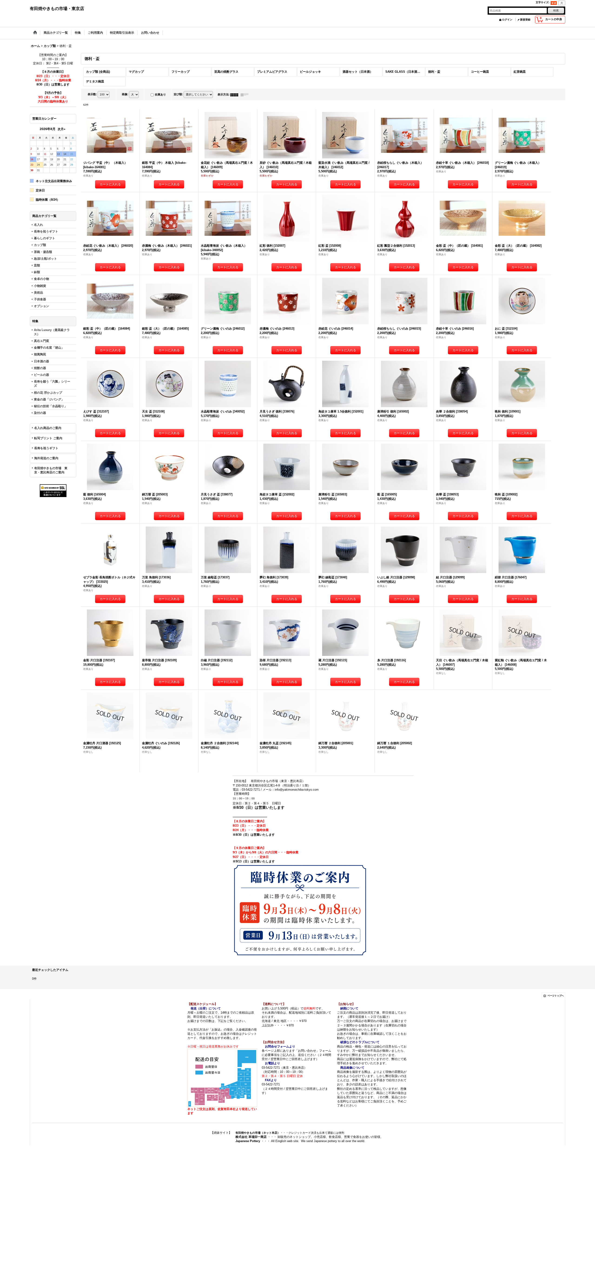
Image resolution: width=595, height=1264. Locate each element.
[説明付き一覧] (246, 94)
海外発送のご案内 (46, 458)
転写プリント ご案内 (48, 438)
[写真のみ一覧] (235, 94)
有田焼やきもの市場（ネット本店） (257, 1132)
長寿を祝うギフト (46, 448)
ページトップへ (556, 995)
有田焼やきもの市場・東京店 (57, 8)
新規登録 (525, 19)
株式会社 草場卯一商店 (251, 1137)
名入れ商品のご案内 (47, 428)
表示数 (92, 94)
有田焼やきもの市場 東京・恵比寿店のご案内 (50, 470)
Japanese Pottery (248, 1141)
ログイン (507, 19)
